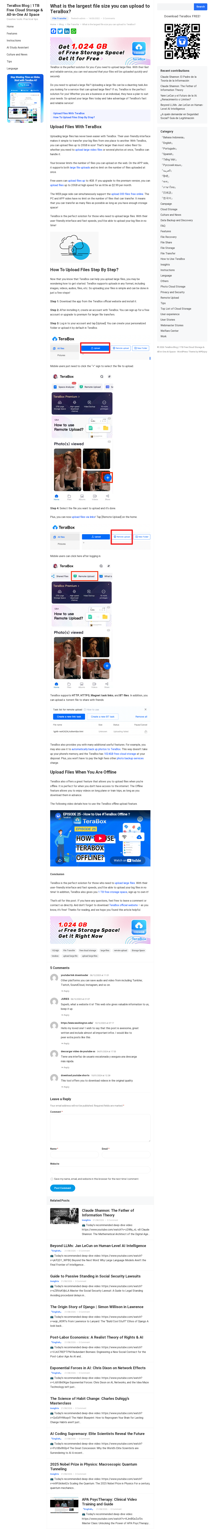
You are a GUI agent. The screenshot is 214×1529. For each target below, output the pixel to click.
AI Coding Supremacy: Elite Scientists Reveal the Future (97, 1433)
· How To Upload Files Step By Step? (73, 117)
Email (105, 1148)
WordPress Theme (186, 351)
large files (105, 950)
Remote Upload (169, 297)
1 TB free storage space (112, 892)
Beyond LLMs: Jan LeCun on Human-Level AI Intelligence (98, 1246)
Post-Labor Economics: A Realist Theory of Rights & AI (96, 1337)
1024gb (55, 950)
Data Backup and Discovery (176, 220)
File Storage (167, 248)
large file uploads (80, 167)
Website (54, 1163)
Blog (61, 24)
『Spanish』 (167, 154)
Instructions (14, 40)
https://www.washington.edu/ (77, 1023)
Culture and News (17, 54)
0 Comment (112, 1220)
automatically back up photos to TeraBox (96, 749)
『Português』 (169, 148)
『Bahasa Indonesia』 (173, 137)
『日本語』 (167, 192)
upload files (57, 185)
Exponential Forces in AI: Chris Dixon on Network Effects (98, 1368)
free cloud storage (88, 950)
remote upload (120, 950)
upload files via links (83, 517)
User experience (170, 314)
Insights (86, 1220)
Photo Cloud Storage (172, 286)
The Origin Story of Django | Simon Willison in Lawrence (96, 1307)
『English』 (56, 1251)
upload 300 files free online (127, 194)
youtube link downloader (74, 975)
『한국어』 (167, 198)
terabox (55, 956)
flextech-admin (78, 18)
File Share (166, 242)
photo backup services (130, 758)
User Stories (167, 319)
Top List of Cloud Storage (175, 308)
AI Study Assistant (18, 47)
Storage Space (138, 950)
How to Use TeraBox (172, 259)
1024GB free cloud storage (120, 753)
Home (10, 26)
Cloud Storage (168, 209)
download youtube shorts (75, 1075)
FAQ (162, 225)
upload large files (125, 883)
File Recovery (168, 237)
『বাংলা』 (165, 181)
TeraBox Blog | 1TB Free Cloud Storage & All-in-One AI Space (25, 10)
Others (164, 281)
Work (163, 336)
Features (12, 33)
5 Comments (109, 18)
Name (54, 1148)
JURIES (65, 999)
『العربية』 (166, 170)
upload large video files (88, 149)
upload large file (70, 956)
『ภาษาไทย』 (168, 187)
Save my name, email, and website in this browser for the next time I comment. (96, 1179)
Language (12, 68)
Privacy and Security (172, 292)
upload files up (76, 180)
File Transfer (59, 18)
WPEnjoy (203, 351)
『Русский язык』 (172, 165)
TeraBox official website (123, 905)
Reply (66, 991)
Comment (56, 1112)
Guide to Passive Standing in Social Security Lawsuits (95, 1276)
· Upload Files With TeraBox (68, 113)
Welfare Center (169, 330)
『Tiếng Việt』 (169, 159)
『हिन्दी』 (165, 176)
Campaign (166, 203)
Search (200, 6)
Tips (9, 61)
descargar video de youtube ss (78, 1051)
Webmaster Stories (171, 325)
